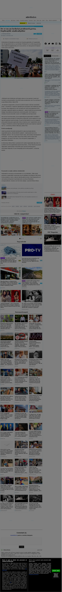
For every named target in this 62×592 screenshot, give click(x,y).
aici (10, 582)
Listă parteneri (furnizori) (33, 574)
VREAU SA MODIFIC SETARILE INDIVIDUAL (56, 575)
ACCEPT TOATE (56, 570)
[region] (31, 575)
